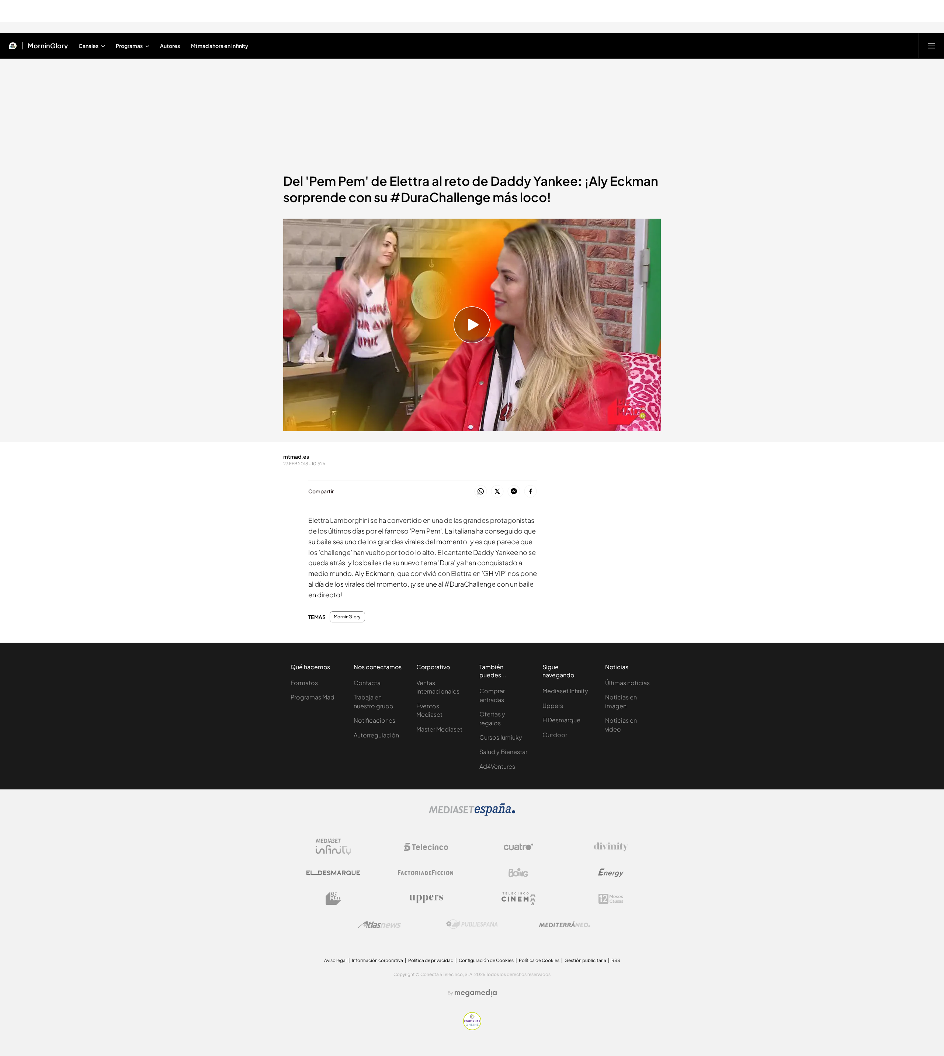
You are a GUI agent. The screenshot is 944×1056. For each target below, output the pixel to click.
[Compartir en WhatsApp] (480, 492)
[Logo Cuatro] (518, 847)
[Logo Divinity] (611, 847)
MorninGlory (48, 45)
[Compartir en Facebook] (530, 492)
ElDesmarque (561, 720)
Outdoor (554, 735)
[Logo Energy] (611, 873)
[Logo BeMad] (333, 898)
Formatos (304, 683)
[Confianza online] (472, 1028)
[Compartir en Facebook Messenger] (513, 492)
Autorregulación (376, 735)
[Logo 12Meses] (610, 899)
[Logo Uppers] (426, 898)
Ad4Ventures (497, 766)
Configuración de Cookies (486, 960)
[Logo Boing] (518, 873)
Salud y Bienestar (503, 751)
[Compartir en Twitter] (497, 492)
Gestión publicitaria (585, 960)
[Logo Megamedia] (476, 993)
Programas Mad (312, 697)
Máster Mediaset (439, 729)
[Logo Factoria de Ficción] (426, 873)
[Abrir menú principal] (931, 45)
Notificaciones (374, 720)
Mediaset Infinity (565, 691)
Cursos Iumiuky (500, 737)
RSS (615, 960)
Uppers (552, 705)
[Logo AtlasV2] (379, 924)
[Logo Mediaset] (472, 814)
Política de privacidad (431, 960)
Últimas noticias (627, 683)
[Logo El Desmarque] (333, 873)
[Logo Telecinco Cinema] (518, 899)
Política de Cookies (539, 960)
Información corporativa (377, 960)
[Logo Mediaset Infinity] (333, 847)
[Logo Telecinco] (426, 847)
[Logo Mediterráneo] (564, 924)
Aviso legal (335, 960)
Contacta (367, 683)
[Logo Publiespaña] (472, 924)
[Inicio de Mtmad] (13, 45)
